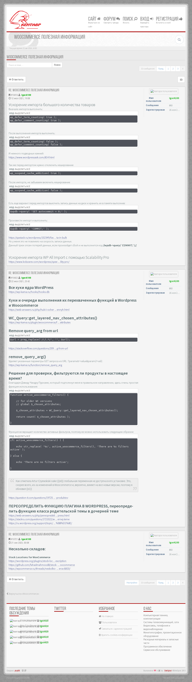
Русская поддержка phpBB (18, 677)
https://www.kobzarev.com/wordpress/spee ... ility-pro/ (39, 261)
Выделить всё (22, 113)
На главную (107, 616)
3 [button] (177, 68)
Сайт (92, 19)
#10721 (14, 539)
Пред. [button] (161, 68)
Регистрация (167, 19)
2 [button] (173, 68)
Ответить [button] (17, 79)
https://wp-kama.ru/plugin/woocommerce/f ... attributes (39, 322)
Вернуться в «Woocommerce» (23, 593)
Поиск (128, 19)
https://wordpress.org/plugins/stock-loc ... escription (37, 561)
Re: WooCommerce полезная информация (34, 90)
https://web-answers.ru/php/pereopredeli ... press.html (39, 515)
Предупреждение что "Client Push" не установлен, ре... (48, 641)
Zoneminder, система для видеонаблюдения (43, 630)
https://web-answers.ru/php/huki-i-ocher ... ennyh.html (39, 309)
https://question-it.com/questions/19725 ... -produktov (38, 497)
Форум (110, 19)
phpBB (17, 670)
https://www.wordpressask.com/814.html (31, 157)
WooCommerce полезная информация (35, 57)
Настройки (132, 582)
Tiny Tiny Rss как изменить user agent (39, 625)
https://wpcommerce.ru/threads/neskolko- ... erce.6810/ (39, 568)
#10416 (14, 95)
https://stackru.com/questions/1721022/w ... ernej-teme (39, 519)
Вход (145, 19)
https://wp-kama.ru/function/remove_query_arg (35, 365)
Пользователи (109, 622)
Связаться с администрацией (116, 628)
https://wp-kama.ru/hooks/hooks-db (29, 292)
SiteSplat (168, 670)
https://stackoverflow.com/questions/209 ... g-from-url (38, 348)
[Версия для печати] (181, 79)
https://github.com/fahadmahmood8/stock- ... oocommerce (42, 565)
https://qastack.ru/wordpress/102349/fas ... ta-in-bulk (38, 237)
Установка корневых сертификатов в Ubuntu (43, 620)
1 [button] (168, 68)
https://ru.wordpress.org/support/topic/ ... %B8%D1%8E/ (40, 523)
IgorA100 (26, 95)
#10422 (14, 277)
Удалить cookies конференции (116, 635)
